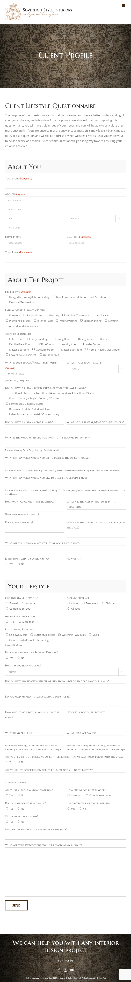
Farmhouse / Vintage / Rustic (26, 403)
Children (110, 603)
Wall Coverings (68, 320)
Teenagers (92, 603)
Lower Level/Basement (22, 355)
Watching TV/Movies (74, 634)
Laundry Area (68, 344)
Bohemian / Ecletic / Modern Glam (29, 409)
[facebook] (59, 970)
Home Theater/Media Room (105, 349)
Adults (74, 603)
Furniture (14, 315)
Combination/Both (20, 608)
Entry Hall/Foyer (40, 339)
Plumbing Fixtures (20, 320)
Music (95, 634)
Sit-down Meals (18, 634)
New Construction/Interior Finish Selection (81, 297)
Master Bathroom (71, 349)
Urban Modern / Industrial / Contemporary (34, 414)
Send (16, 905)
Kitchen (104, 339)
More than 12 (30, 621)
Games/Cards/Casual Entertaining (29, 640)
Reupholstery (34, 315)
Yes (11, 564)
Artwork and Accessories (23, 326)
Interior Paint (45, 320)
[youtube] (72, 970)
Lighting (113, 320)
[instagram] (65, 970)
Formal (13, 603)
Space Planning (92, 320)
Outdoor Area (51, 355)
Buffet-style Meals (44, 634)
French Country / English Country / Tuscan (34, 398)
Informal (30, 603)
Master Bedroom (19, 349)
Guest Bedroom (45, 349)
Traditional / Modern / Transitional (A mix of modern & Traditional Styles (51, 393)
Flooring (54, 315)
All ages (75, 608)
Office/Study (46, 344)
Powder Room (91, 344)
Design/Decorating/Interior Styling (29, 297)
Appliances (102, 315)
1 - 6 (12, 621)
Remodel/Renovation (21, 302)
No (22, 564)
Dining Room (85, 339)
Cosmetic (76, 795)
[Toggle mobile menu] (124, 5)
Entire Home (16, 339)
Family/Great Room (20, 344)
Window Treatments (78, 315)
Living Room (64, 339)
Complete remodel (100, 795)
